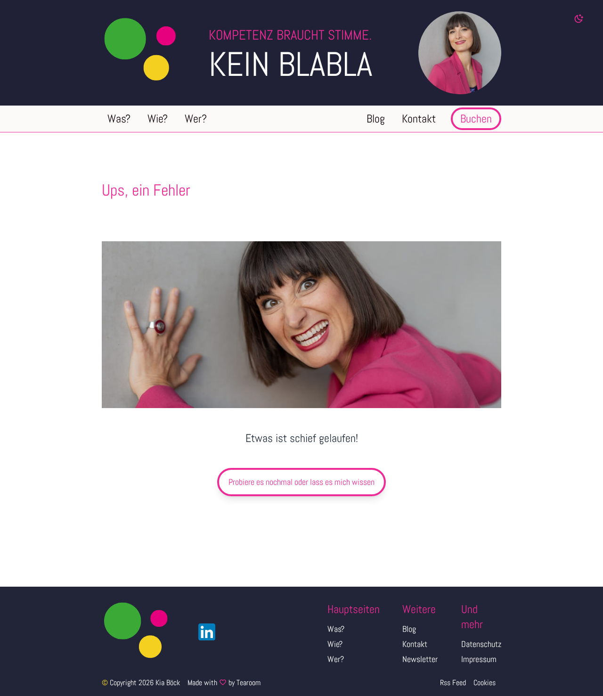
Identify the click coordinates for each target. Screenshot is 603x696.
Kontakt (414, 644)
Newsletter (420, 659)
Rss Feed (453, 683)
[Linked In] (204, 632)
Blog (409, 628)
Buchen (476, 118)
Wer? (335, 659)
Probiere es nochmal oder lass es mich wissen (301, 481)
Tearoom (248, 683)
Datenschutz (481, 644)
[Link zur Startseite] (155, 52)
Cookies (484, 683)
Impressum (479, 659)
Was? (335, 628)
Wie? (334, 644)
